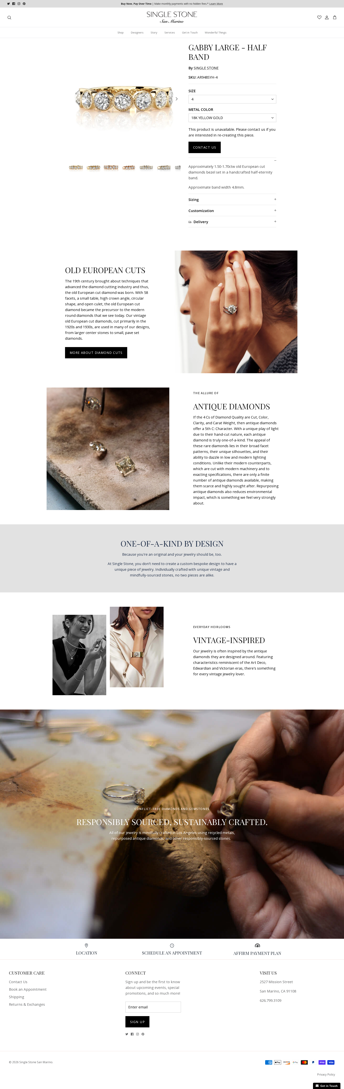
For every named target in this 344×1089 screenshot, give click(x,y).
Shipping (16, 996)
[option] (124, 98)
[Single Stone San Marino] (172, 17)
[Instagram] (19, 3)
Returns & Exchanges (27, 1004)
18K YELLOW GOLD (207, 117)
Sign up (137, 1022)
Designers (137, 32)
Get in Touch (190, 32)
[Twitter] (8, 3)
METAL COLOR (200, 109)
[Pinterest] (24, 3)
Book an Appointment (28, 989)
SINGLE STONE (206, 68)
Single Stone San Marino (35, 1062)
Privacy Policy (326, 1074)
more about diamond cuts (96, 352)
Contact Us (204, 147)
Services (169, 32)
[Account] (326, 17)
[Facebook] (13, 3)
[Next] (177, 99)
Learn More (216, 3)
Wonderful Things (215, 32)
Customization (201, 210)
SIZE (192, 90)
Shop (121, 32)
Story (154, 32)
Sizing (193, 199)
